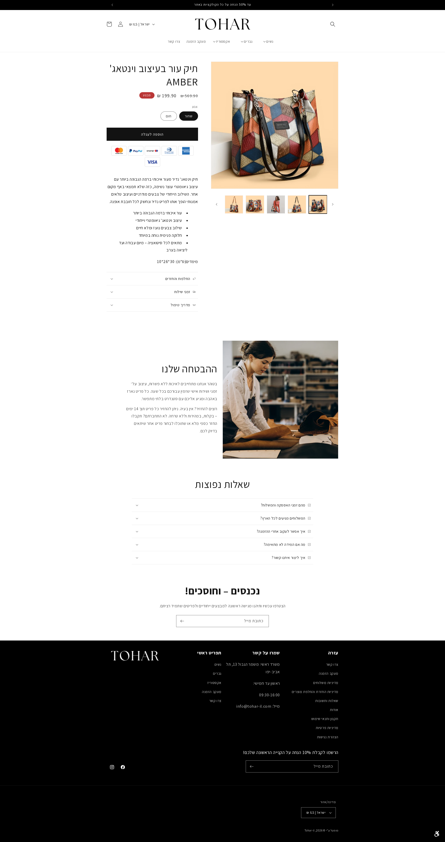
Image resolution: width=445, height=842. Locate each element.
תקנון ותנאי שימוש (324, 718)
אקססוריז (214, 682)
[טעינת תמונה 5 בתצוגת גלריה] (234, 204)
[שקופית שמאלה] (332, 204)
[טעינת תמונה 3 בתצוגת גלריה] (276, 204)
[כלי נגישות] (437, 834)
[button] (332, 24)
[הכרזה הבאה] (112, 5)
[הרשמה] (182, 621)
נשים (218, 664)
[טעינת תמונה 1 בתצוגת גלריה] (318, 204)
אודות (334, 709)
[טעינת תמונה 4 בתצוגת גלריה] (255, 204)
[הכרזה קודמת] (332, 5)
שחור (189, 116)
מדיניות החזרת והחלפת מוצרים (315, 691)
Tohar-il (310, 830)
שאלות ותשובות (326, 700)
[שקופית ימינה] (216, 204)
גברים (217, 673)
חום (169, 116)
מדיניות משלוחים (325, 682)
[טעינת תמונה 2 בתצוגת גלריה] (297, 204)
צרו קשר (332, 664)
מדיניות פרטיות (327, 727)
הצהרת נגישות (327, 737)
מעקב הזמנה (328, 673)
